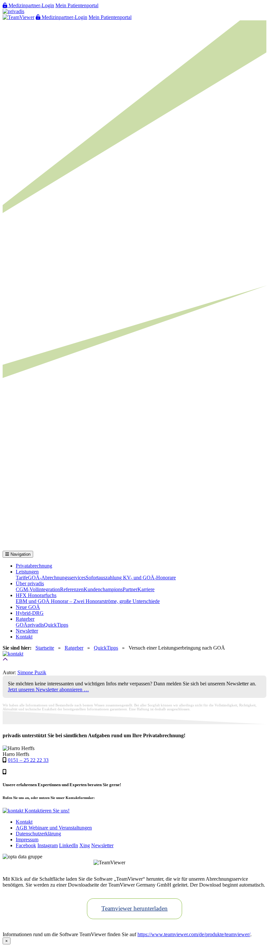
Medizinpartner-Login (30, 5)
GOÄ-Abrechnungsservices (57, 577)
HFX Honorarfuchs (36, 595)
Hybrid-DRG (30, 613)
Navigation (20, 554)
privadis (36, 625)
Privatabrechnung (34, 566)
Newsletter (27, 631)
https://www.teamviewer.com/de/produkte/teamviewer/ (193, 934)
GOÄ (22, 625)
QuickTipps (56, 625)
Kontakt (24, 636)
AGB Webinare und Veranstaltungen (54, 827)
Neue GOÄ (28, 607)
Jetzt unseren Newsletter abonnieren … (48, 689)
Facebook (26, 845)
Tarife (22, 577)
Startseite (44, 648)
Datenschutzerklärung (38, 833)
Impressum (27, 839)
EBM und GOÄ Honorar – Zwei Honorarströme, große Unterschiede (88, 601)
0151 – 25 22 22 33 (28, 760)
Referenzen (72, 589)
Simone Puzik (31, 672)
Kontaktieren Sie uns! (46, 810)
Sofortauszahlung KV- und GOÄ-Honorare (131, 577)
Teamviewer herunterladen (134, 908)
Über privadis (30, 583)
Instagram (47, 845)
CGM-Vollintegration (38, 589)
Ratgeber (25, 619)
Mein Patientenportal (76, 5)
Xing (84, 845)
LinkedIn (68, 845)
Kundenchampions (103, 589)
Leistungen (27, 571)
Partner (130, 589)
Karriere (146, 589)
